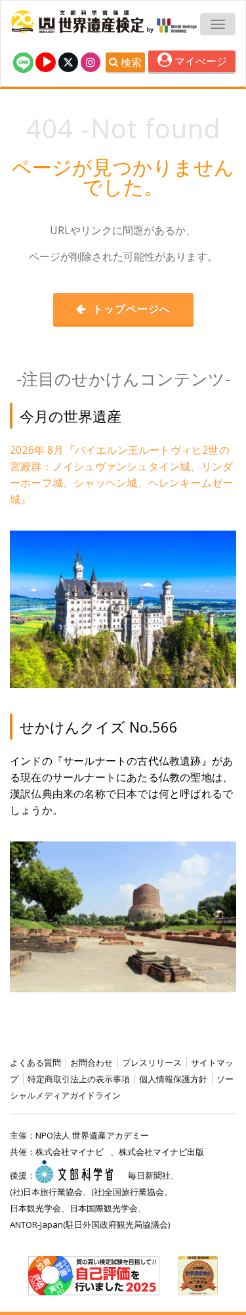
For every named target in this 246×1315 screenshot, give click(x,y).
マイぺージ (199, 61)
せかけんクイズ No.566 (99, 727)
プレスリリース (152, 1062)
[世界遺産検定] (78, 22)
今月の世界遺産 (70, 416)
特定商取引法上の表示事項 (79, 1079)
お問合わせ (91, 1062)
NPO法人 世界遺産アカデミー (92, 1135)
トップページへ (130, 309)
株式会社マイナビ (69, 1152)
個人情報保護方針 (173, 1079)
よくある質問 (35, 1062)
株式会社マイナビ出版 (161, 1152)
